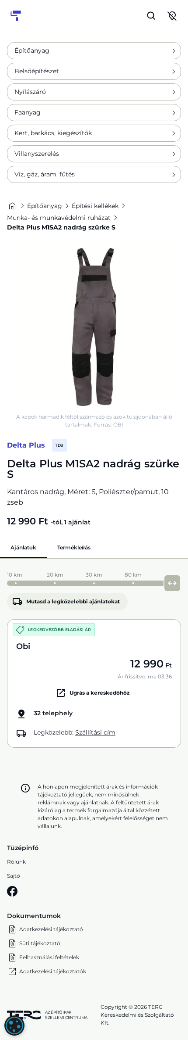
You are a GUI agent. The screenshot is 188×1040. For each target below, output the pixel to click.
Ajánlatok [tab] (23, 547)
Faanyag (27, 112)
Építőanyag (31, 50)
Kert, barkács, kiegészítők (53, 133)
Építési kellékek (95, 206)
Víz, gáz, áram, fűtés (44, 174)
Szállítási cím (95, 732)
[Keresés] (151, 16)
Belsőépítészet (36, 71)
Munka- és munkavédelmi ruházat (59, 218)
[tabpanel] (94, 658)
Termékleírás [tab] (74, 547)
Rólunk (16, 861)
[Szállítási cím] (172, 16)
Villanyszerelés (36, 154)
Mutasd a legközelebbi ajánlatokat (73, 601)
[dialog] (14, 1025)
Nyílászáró (30, 92)
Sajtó (13, 875)
